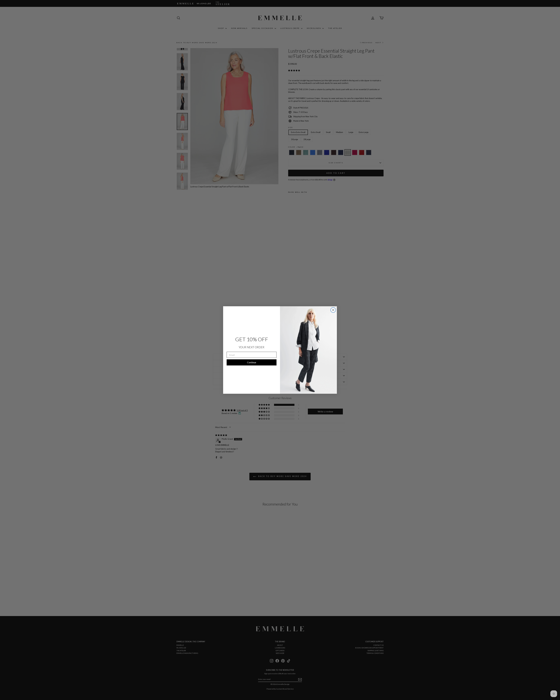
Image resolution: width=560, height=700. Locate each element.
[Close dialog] (333, 310)
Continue (251, 362)
